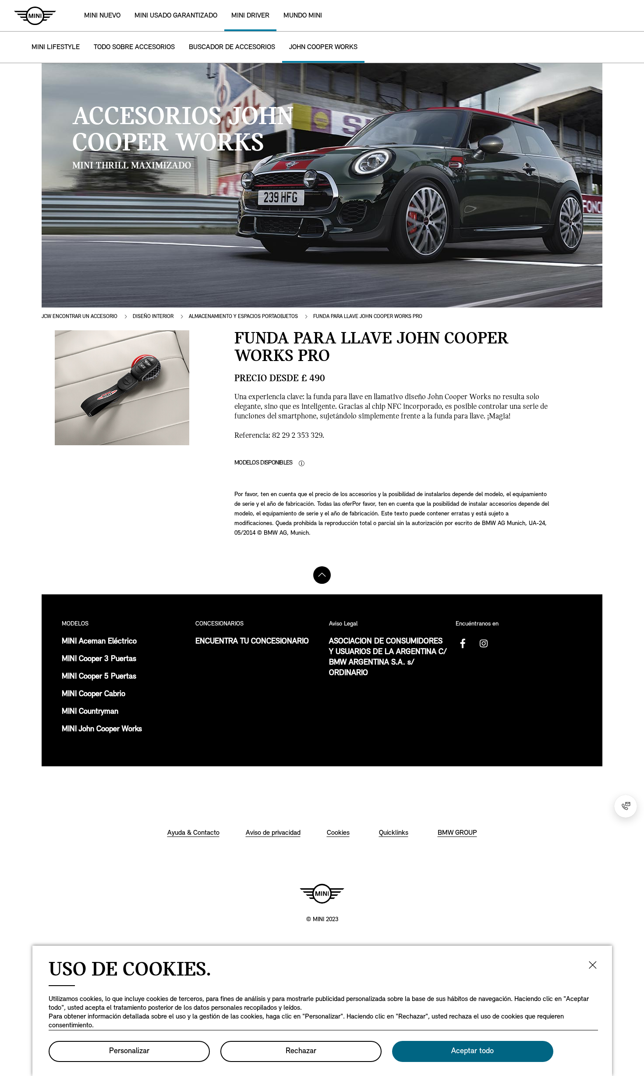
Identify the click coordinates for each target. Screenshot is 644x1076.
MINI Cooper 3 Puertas (99, 659)
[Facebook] (463, 643)
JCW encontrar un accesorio (79, 316)
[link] (175, 15)
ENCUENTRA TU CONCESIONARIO (252, 642)
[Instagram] (484, 643)
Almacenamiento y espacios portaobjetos (243, 316)
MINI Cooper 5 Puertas (99, 677)
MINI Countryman (90, 712)
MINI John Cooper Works (102, 729)
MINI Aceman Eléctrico (99, 642)
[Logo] (322, 893)
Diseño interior (153, 316)
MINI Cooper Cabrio (93, 694)
